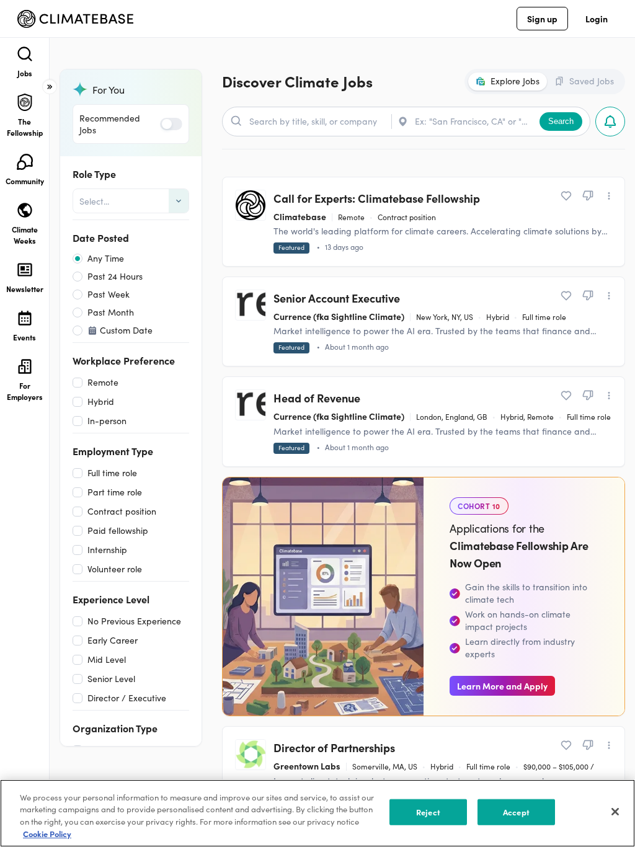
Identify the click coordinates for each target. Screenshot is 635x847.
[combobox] (80, 201)
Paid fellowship (117, 530)
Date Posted (101, 237)
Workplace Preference (124, 360)
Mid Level (106, 659)
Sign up (542, 18)
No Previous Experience (134, 621)
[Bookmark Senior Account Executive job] (566, 295)
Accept (516, 812)
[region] (317, 813)
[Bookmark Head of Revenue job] (566, 395)
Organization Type (115, 728)
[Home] (75, 19)
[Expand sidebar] (49, 86)
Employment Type (113, 451)
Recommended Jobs (109, 124)
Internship (107, 550)
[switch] (171, 124)
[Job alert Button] (610, 121)
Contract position (121, 511)
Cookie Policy (47, 834)
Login (596, 18)
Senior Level (111, 679)
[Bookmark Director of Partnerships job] (566, 745)
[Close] (615, 811)
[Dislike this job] (588, 195)
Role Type (94, 173)
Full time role (112, 473)
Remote (102, 382)
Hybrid (100, 401)
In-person (107, 421)
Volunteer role (114, 569)
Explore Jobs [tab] (515, 81)
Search (561, 121)
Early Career (112, 640)
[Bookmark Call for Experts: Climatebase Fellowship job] (566, 196)
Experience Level (111, 599)
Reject (428, 812)
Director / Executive (126, 698)
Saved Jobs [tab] (591, 81)
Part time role (114, 492)
